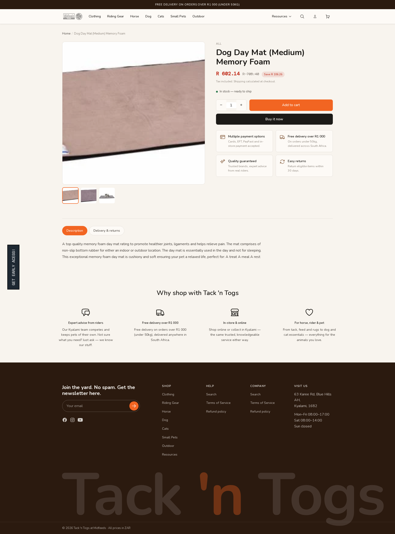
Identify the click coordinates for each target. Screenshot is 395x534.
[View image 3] (107, 195)
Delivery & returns (106, 230)
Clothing (95, 16)
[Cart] (328, 16)
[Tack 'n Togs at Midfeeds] (72, 16)
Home (66, 34)
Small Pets (178, 16)
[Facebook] (64, 419)
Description (75, 230)
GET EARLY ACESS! (13, 267)
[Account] (315, 16)
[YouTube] (80, 419)
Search (211, 394)
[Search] (302, 16)
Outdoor (198, 16)
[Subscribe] (134, 406)
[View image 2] (88, 195)
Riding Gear (115, 16)
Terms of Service (218, 403)
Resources (279, 16)
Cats (161, 16)
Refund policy (216, 411)
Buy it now (274, 119)
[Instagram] (72, 419)
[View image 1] (70, 195)
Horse (134, 16)
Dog (148, 16)
